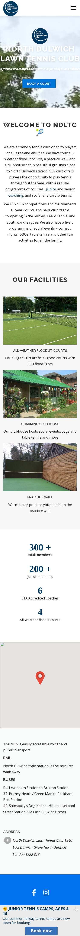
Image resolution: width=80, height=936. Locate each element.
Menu (73, 8)
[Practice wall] (40, 466)
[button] (40, 678)
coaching (15, 195)
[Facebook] (34, 892)
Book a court (39, 83)
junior (51, 189)
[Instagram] (46, 892)
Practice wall (40, 497)
